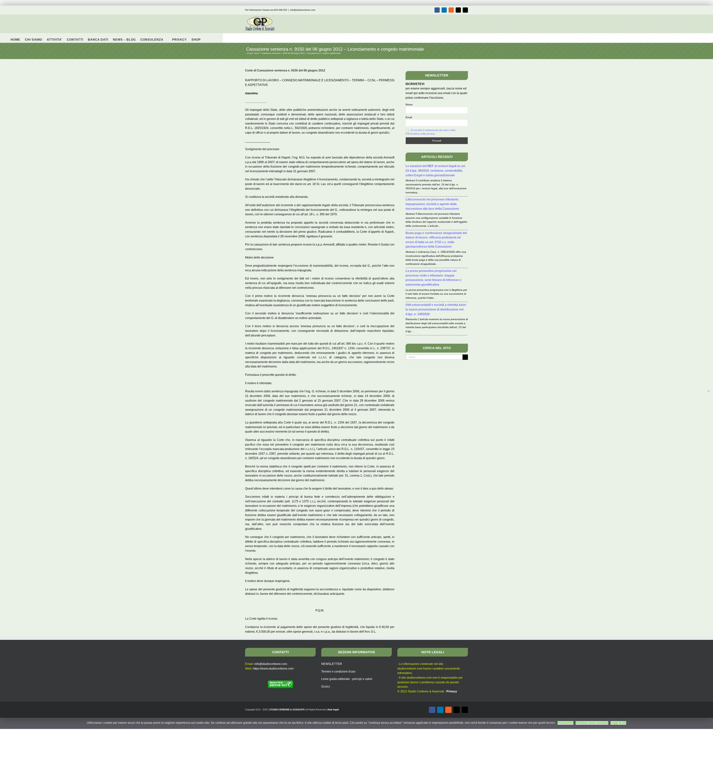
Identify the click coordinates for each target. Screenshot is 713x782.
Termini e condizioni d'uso (338, 671)
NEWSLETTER (331, 663)
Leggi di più (618, 722)
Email (409, 117)
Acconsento (565, 722)
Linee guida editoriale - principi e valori (346, 678)
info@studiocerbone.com (302, 10)
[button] (206, 37)
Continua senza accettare (592, 722)
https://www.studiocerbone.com (273, 668)
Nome (409, 104)
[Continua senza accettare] (708, 391)
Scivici (325, 686)
